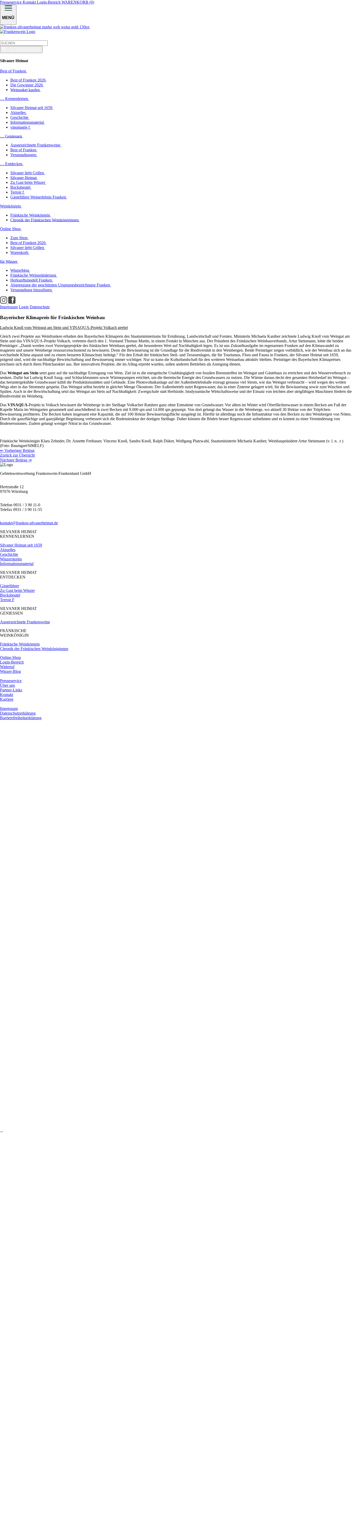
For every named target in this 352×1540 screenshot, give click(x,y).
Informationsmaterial (16, 563)
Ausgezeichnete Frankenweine (25, 622)
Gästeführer (9, 586)
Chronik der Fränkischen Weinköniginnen (34, 649)
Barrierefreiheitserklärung (20, 718)
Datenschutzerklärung (18, 713)
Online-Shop (10, 657)
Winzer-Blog (10, 671)
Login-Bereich (49, 2)
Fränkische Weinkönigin (20, 644)
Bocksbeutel (10, 595)
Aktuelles (7, 550)
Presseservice (11, 2)
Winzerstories (11, 559)
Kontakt (30, 2)
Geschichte (9, 554)
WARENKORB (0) (78, 2)
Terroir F (7, 600)
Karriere (6, 699)
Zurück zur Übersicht (17, 455)
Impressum (9, 708)
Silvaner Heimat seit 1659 (21, 545)
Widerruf (7, 667)
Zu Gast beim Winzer (17, 590)
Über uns (7, 685)
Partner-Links (11, 690)
